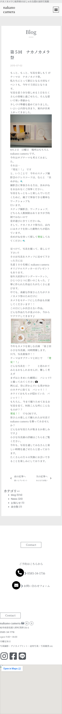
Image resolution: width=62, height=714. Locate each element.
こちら (38, 437)
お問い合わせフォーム (37, 586)
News (14, 498)
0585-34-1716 (36, 573)
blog (13, 494)
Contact (31, 545)
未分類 (14, 506)
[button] (56, 10)
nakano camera (9, 9)
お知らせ (16, 502)
